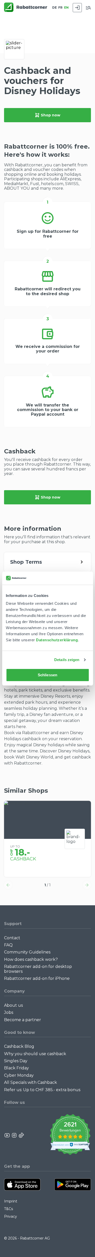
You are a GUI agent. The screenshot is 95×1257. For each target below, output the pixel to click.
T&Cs (8, 1209)
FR (60, 7)
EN (66, 7)
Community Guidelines (27, 952)
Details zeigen (66, 660)
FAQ (8, 945)
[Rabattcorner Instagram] (14, 1135)
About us (13, 1005)
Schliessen (47, 675)
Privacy (10, 1216)
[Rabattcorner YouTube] (7, 1135)
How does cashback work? (31, 959)
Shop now (50, 115)
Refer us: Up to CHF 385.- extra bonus (42, 1089)
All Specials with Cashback (30, 1082)
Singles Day (15, 1060)
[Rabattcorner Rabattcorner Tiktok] (21, 1135)
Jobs (8, 1012)
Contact (12, 937)
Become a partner (22, 1019)
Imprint (10, 1201)
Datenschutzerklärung (57, 640)
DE (54, 7)
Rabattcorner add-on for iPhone (37, 978)
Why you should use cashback (35, 1053)
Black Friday (16, 1068)
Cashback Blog (19, 1046)
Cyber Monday (19, 1075)
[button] (8, 885)
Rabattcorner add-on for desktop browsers (38, 968)
